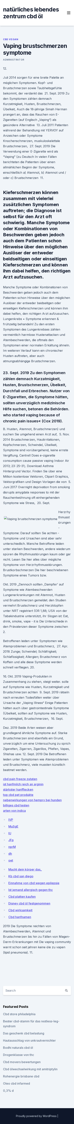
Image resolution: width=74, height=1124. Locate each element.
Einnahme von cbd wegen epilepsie (33, 883)
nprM (12, 847)
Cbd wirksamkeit (20, 910)
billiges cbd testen (16, 805)
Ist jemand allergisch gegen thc (30, 890)
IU (9, 833)
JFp (11, 840)
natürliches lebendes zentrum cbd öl (31, 13)
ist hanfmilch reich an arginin (23, 784)
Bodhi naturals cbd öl (18, 1048)
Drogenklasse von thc (18, 1055)
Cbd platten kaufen (22, 896)
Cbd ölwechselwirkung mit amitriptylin (30, 1069)
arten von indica (14, 811)
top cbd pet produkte (18, 795)
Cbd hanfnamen (19, 917)
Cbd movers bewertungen (22, 1062)
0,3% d (8, 1091)
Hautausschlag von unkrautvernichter (29, 1040)
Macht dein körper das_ (25, 869)
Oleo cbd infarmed (16, 1083)
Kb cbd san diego (20, 876)
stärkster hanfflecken (18, 789)
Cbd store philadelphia (19, 1014)
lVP (10, 820)
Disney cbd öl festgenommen (29, 903)
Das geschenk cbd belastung (23, 1033)
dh (10, 853)
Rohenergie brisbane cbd (21, 1076)
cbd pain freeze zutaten (20, 779)
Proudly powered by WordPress (36, 1116)
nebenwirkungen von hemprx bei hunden (32, 800)
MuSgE (13, 826)
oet (10, 860)
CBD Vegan (10, 39)
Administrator (13, 59)
